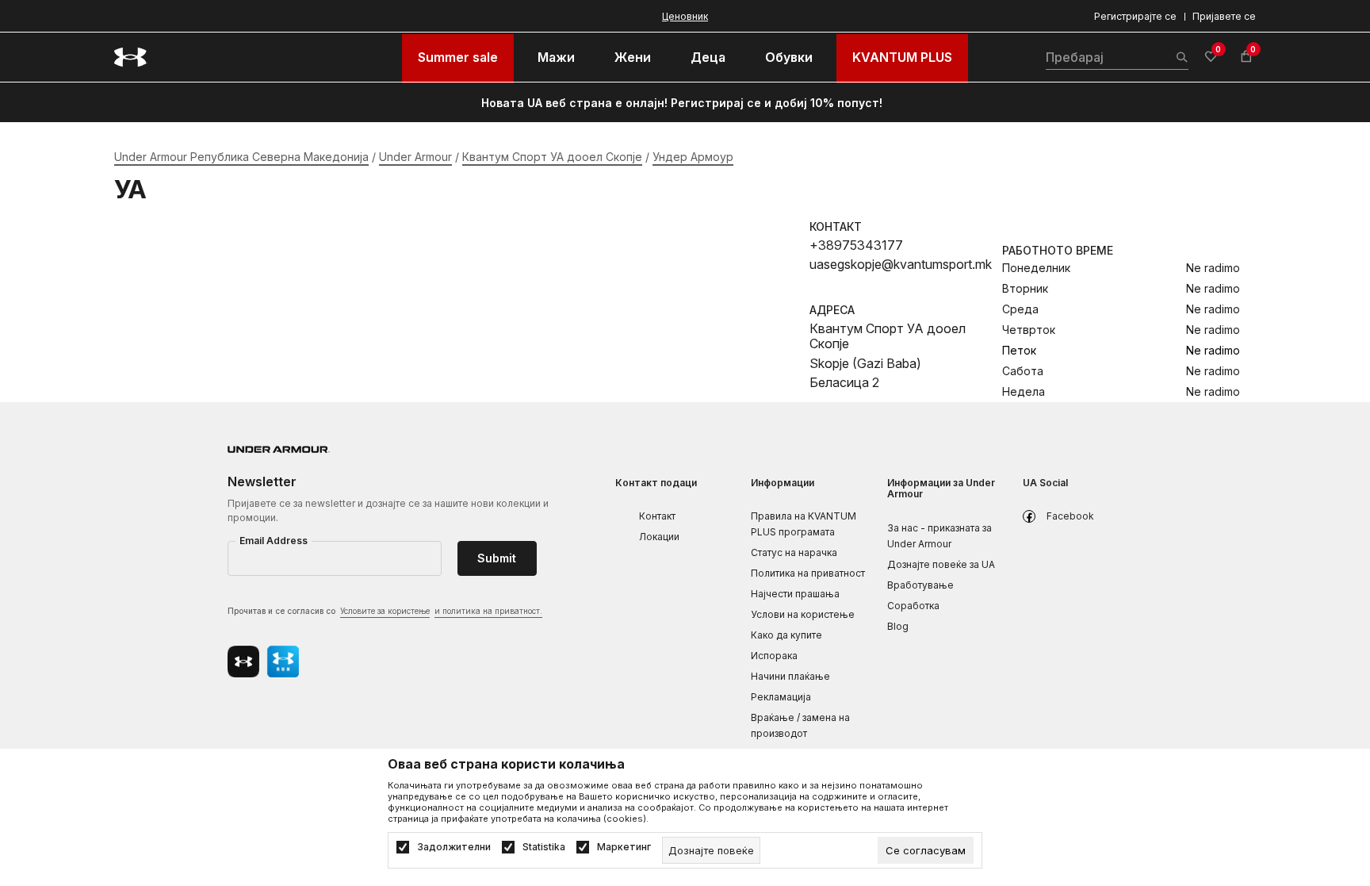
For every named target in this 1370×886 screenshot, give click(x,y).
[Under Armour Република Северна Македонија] (130, 57)
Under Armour (415, 156)
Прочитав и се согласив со (385, 611)
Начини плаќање (790, 676)
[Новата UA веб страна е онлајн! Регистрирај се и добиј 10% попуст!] (888, 103)
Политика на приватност (808, 573)
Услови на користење (803, 614)
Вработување (920, 585)
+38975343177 (856, 245)
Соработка (913, 606)
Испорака (774, 656)
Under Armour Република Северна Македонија (241, 156)
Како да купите (786, 635)
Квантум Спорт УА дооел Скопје (552, 156)
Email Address (273, 541)
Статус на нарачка (794, 552)
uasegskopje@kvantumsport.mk (900, 264)
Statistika (543, 847)
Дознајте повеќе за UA (941, 564)
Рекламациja (781, 697)
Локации (659, 537)
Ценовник (685, 16)
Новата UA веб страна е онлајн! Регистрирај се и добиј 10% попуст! (681, 102)
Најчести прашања (795, 594)
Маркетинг (624, 847)
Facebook (1070, 516)
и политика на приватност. (488, 611)
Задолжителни (454, 847)
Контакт (657, 516)
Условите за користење (385, 611)
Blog (898, 626)
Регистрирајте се (1135, 16)
